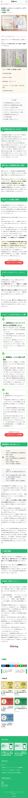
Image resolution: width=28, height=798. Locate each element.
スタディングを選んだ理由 (11, 107)
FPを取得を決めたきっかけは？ (12, 102)
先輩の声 (4, 12)
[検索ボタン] (26, 1)
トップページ (5, 792)
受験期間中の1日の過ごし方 (11, 114)
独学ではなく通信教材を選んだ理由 (13, 105)
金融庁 (2, 783)
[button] (3, 666)
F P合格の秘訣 (8, 117)
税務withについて (12, 792)
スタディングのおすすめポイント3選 (13, 112)
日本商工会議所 (4, 785)
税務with (14, 1)
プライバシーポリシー (20, 792)
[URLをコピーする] (25, 666)
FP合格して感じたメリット (11, 119)
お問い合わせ (14, 793)
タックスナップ (4, 786)
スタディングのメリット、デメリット (13, 110)
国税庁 (2, 781)
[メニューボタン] (1, 1)
